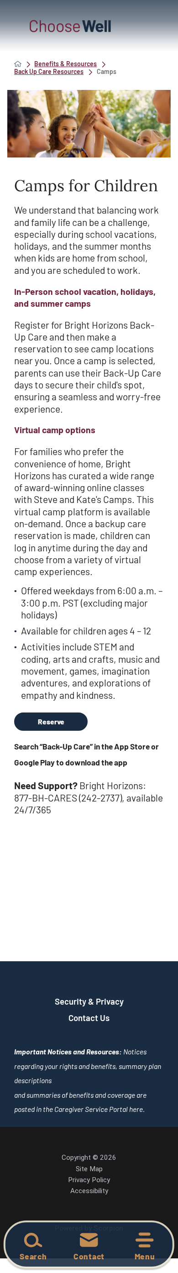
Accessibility (89, 1191)
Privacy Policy (89, 1180)
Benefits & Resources (65, 64)
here (136, 1109)
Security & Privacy (89, 1001)
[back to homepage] (17, 64)
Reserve (51, 721)
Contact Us (89, 1017)
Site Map (89, 1169)
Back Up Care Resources (49, 71)
